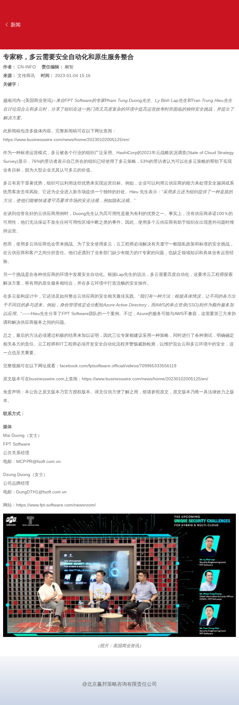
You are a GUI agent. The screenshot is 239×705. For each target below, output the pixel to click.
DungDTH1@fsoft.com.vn (41, 491)
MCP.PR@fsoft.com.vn (38, 461)
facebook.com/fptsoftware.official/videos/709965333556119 (118, 365)
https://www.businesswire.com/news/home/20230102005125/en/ (66, 139)
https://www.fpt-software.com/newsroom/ (56, 504)
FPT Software (78, 100)
